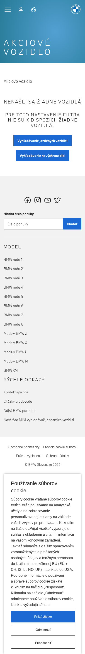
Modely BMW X (15, 342)
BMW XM (11, 370)
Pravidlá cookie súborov (60, 447)
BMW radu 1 (13, 259)
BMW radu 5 (13, 296)
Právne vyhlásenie (29, 456)
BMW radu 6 (13, 305)
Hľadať (72, 224)
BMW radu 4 (13, 287)
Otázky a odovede (18, 401)
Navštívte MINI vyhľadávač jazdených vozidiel (39, 420)
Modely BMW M (16, 361)
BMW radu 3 (13, 278)
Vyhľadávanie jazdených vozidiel (42, 141)
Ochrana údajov (57, 456)
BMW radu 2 (13, 268)
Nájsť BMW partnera (20, 410)
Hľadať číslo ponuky (19, 214)
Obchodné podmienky (23, 447)
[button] (8, 9)
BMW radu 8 (13, 324)
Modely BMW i (15, 352)
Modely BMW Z (15, 333)
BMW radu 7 (13, 315)
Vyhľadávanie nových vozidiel (42, 156)
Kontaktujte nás (16, 392)
